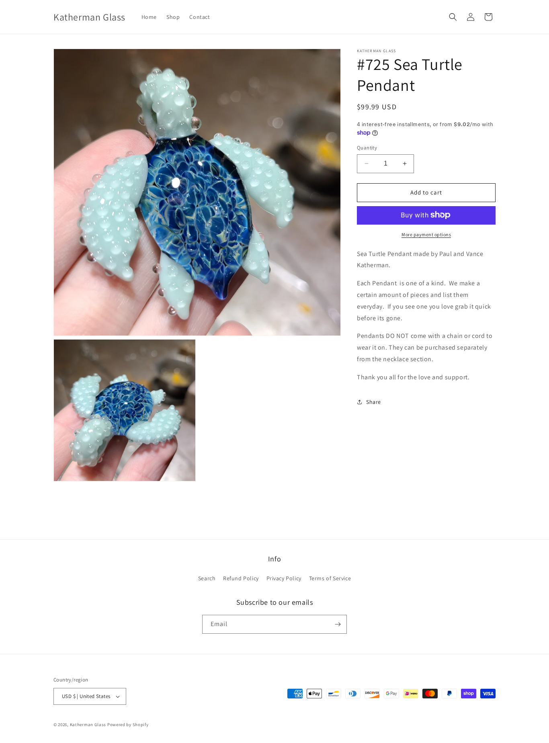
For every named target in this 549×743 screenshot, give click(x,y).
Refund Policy (241, 578)
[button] (453, 17)
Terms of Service (330, 578)
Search (207, 578)
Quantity (367, 147)
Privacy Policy (283, 578)
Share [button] (373, 401)
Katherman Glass (88, 724)
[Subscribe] (337, 624)
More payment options (426, 234)
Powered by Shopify (128, 724)
